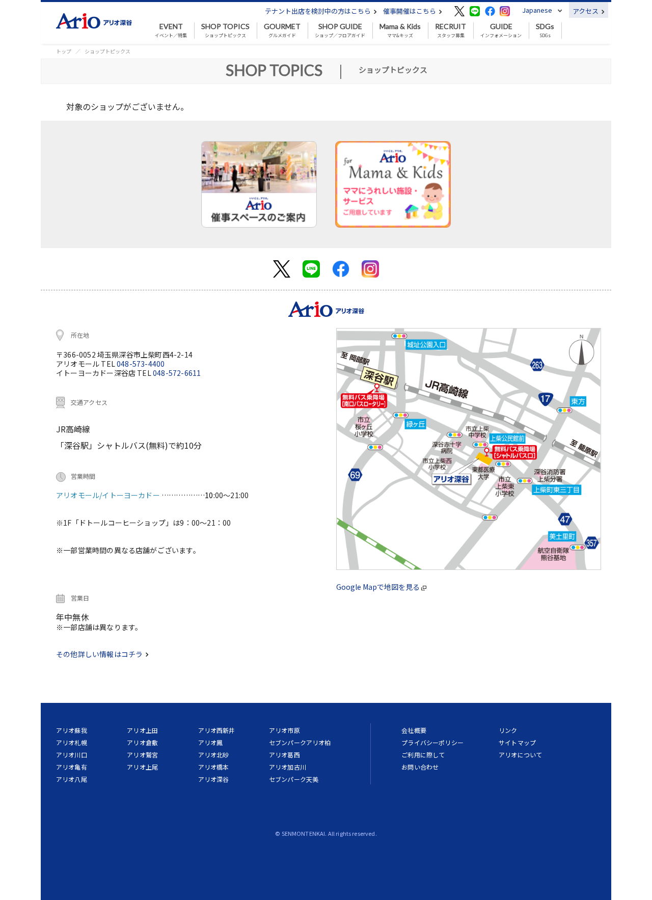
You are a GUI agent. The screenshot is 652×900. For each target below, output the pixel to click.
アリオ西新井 (216, 730)
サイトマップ (517, 742)
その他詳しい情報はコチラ (100, 654)
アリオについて (520, 754)
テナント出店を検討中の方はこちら (318, 11)
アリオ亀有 (71, 766)
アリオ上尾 (142, 766)
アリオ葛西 (284, 754)
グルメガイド (282, 30)
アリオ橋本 (213, 766)
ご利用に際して (423, 754)
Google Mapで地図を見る (378, 587)
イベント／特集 (171, 30)
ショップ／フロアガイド (340, 30)
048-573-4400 (141, 364)
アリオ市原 (284, 730)
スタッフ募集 (450, 30)
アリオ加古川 (287, 766)
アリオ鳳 (210, 742)
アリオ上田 (142, 730)
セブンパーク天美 (293, 779)
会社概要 (413, 730)
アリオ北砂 (213, 754)
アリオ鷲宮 (142, 754)
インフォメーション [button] (501, 30)
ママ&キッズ (400, 30)
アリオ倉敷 (142, 742)
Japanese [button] (537, 10)
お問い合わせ (420, 766)
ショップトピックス (225, 30)
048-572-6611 (177, 373)
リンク (508, 730)
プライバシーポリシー (432, 742)
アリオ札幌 (71, 742)
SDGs (545, 30)
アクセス (586, 11)
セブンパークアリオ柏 (300, 742)
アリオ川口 (71, 754)
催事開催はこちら (410, 11)
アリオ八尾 (71, 779)
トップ (63, 51)
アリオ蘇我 (71, 730)
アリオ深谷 (213, 779)
